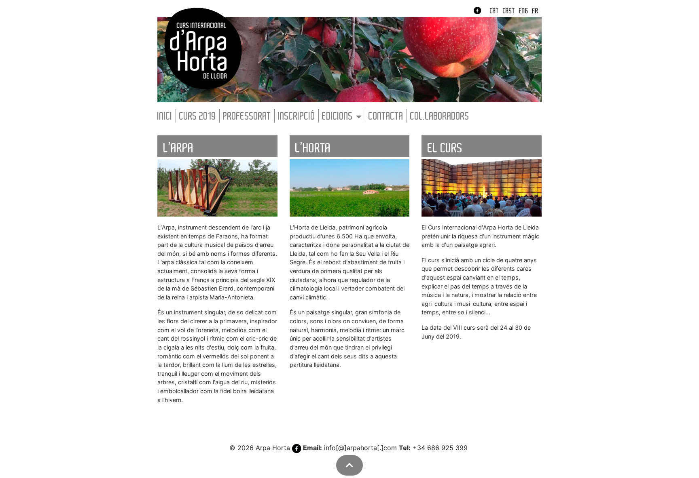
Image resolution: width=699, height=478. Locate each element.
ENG (523, 11)
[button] (349, 465)
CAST (509, 11)
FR (535, 11)
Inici (164, 117)
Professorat (247, 117)
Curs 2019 (197, 117)
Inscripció (296, 117)
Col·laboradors (439, 117)
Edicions (337, 117)
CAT (494, 11)
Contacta (386, 117)
